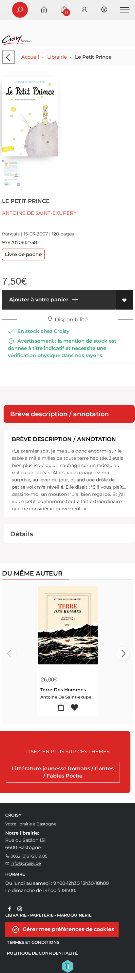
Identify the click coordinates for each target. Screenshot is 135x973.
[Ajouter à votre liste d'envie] (124, 300)
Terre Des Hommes (63, 690)
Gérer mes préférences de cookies (67, 929)
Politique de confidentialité (42, 953)
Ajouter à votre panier (38, 299)
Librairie (57, 57)
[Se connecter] (84, 10)
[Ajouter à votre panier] (61, 707)
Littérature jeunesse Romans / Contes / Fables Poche (63, 772)
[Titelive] (67, 966)
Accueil (30, 57)
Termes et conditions (33, 942)
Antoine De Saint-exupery (39, 213)
